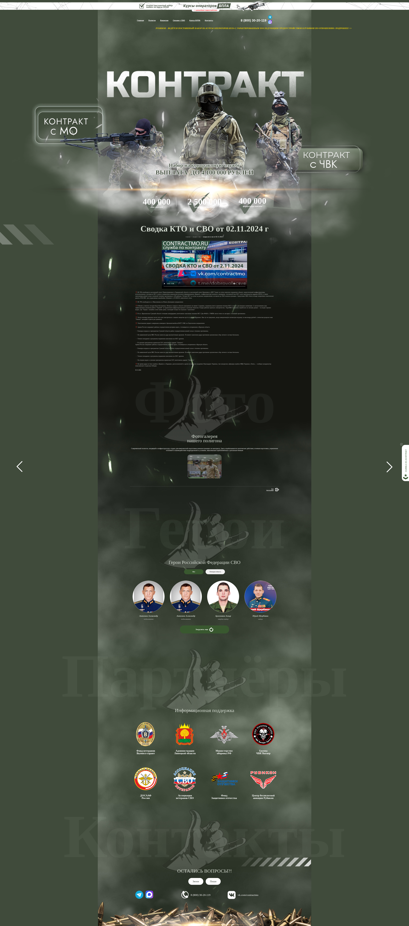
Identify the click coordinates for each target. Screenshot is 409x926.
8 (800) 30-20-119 (253, 20)
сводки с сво (197, 237)
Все (194, 572)
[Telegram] (270, 17)
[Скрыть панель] (401, 444)
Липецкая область (215, 572)
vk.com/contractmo (248, 895)
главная (188, 237)
